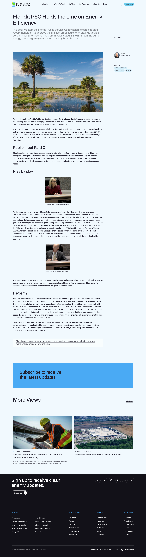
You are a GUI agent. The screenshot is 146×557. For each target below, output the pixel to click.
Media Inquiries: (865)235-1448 (101, 550)
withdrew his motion (72, 231)
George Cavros (125, 55)
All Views (129, 401)
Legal (117, 550)
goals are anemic (38, 129)
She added (69, 223)
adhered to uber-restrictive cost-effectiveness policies (72, 307)
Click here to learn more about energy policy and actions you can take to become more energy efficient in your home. (55, 342)
